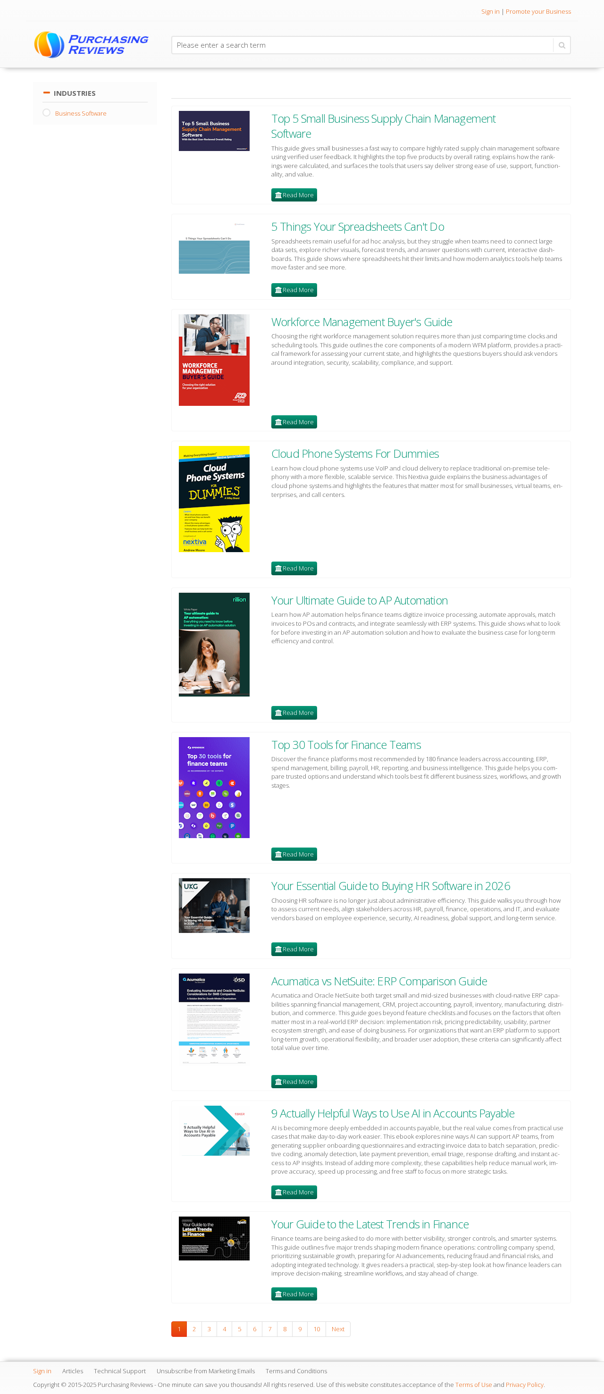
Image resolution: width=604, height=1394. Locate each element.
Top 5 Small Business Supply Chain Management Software (383, 125)
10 (316, 1329)
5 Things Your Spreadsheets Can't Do (357, 226)
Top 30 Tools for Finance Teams (346, 744)
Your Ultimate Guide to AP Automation (359, 600)
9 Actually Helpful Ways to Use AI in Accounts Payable (393, 1113)
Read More (298, 195)
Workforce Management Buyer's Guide (362, 321)
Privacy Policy (525, 1384)
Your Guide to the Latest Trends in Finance (370, 1224)
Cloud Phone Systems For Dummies (355, 453)
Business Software (81, 113)
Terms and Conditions (296, 1371)
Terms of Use (473, 1384)
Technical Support (120, 1371)
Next (338, 1329)
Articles (72, 1371)
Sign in (490, 11)
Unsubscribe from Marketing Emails (206, 1371)
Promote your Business (538, 11)
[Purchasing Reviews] (95, 44)
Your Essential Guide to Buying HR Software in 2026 (390, 885)
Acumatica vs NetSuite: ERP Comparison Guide (379, 981)
